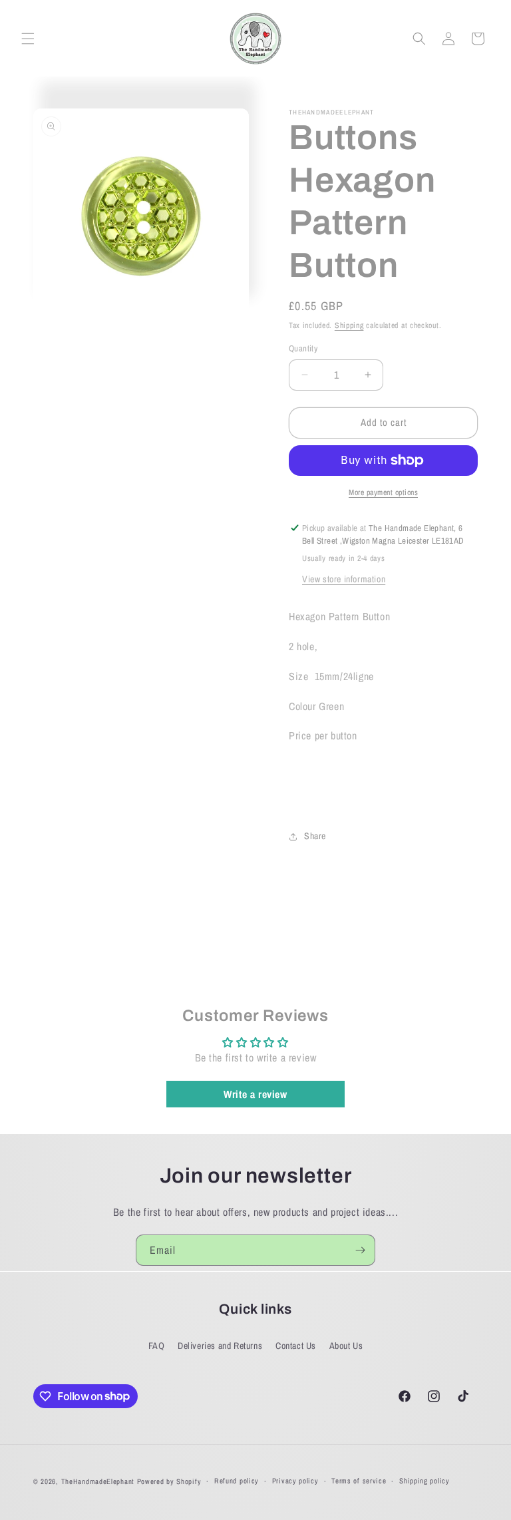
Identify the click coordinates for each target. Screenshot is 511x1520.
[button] (28, 38)
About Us (346, 1346)
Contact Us (295, 1346)
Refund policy (236, 1480)
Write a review (255, 1094)
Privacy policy (295, 1480)
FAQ (156, 1346)
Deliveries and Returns (220, 1346)
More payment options (383, 492)
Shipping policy (424, 1480)
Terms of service (358, 1480)
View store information (343, 579)
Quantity (303, 348)
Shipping (349, 325)
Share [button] (315, 836)
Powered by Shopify (169, 1481)
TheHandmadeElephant (97, 1481)
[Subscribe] (360, 1250)
